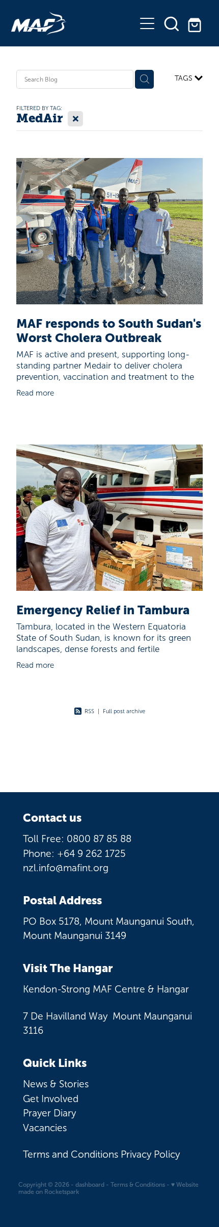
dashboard (89, 1184)
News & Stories (56, 1084)
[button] (171, 23)
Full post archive (124, 711)
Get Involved (50, 1098)
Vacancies (45, 1127)
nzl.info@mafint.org (65, 868)
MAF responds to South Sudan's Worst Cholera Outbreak (108, 331)
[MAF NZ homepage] (73, 23)
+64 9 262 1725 (91, 853)
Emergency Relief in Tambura (102, 610)
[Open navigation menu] (147, 23)
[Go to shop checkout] (196, 23)
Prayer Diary (49, 1113)
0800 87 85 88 (99, 838)
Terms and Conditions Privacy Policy (101, 1154)
